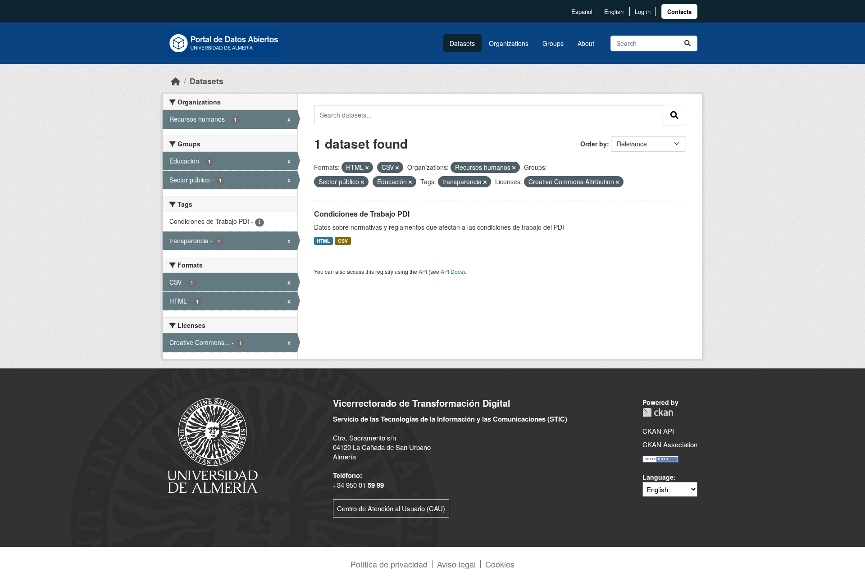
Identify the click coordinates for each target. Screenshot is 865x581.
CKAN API (658, 431)
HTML (323, 240)
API (423, 271)
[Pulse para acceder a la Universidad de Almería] (213, 444)
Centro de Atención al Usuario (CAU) (391, 508)
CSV (343, 240)
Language (658, 476)
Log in (643, 11)
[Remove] (367, 167)
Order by (593, 143)
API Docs (452, 271)
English (614, 11)
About (586, 43)
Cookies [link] (499, 564)
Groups (553, 43)
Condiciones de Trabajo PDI (362, 214)
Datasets (462, 43)
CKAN (657, 412)
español (581, 11)
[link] (679, 11)
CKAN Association (669, 444)
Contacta (679, 11)
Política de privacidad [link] (389, 564)
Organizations (508, 43)
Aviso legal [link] (456, 564)
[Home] (175, 80)
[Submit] (687, 43)
